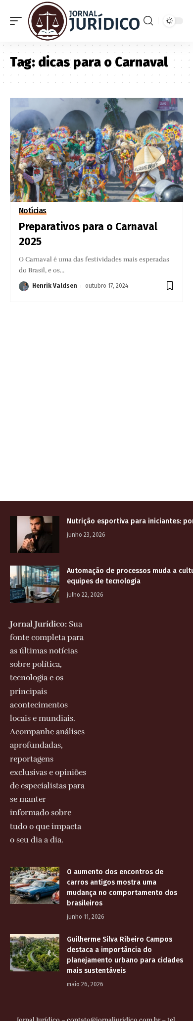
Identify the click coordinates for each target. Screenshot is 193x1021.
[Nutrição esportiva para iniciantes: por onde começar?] (34, 534)
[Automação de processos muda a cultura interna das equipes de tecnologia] (34, 584)
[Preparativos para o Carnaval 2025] (96, 150)
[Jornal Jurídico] (84, 21)
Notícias (33, 211)
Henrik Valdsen (54, 285)
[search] (148, 21)
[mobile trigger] (18, 21)
